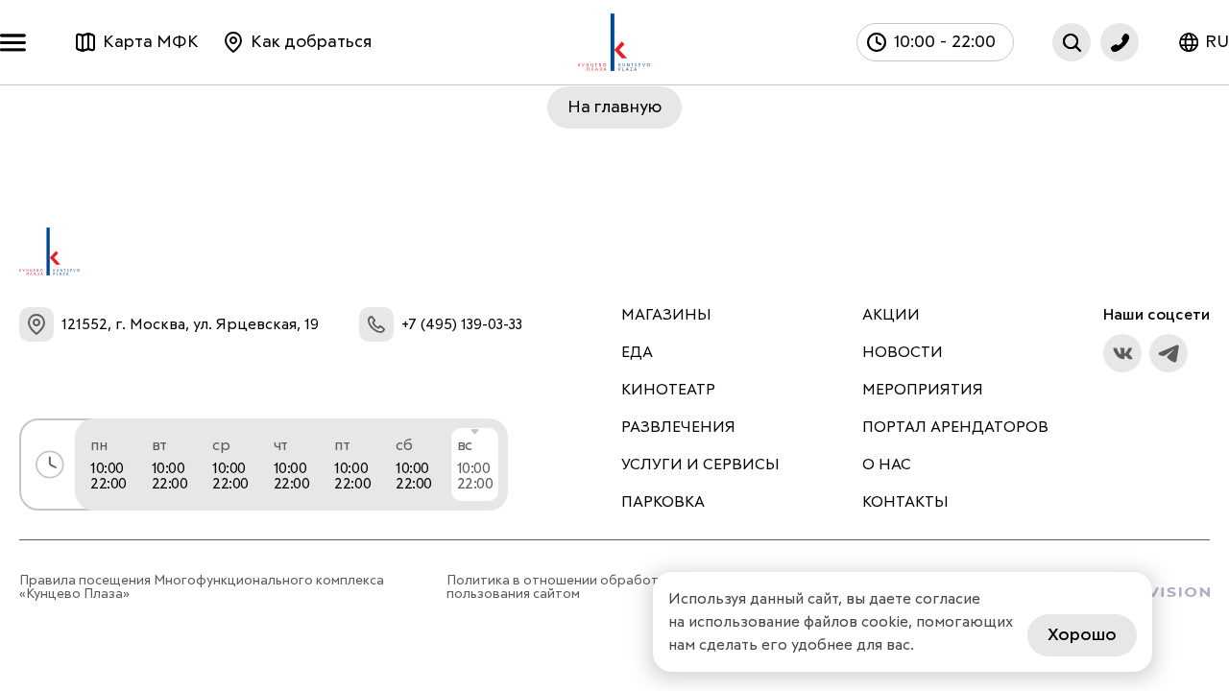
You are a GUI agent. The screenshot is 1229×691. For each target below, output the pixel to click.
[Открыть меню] (18, 43)
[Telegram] (1168, 353)
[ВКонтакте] (1122, 353)
